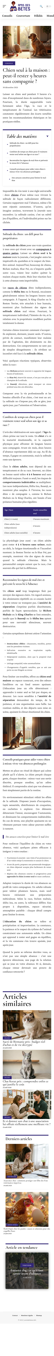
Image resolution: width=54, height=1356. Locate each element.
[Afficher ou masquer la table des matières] (42, 136)
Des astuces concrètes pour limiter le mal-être (29, 179)
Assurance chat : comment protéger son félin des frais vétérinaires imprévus (25, 1181)
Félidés (7, 1038)
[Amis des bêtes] (19, 6)
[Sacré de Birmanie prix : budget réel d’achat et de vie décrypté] (27, 1025)
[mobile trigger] (5, 6)
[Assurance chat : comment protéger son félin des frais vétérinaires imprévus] (27, 1161)
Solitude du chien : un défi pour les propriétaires (24, 144)
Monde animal (12, 1225)
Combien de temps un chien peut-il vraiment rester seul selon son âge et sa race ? (28, 153)
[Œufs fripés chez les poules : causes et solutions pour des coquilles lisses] (27, 1209)
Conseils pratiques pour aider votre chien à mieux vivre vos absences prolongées (27, 170)
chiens (15, 194)
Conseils (9, 63)
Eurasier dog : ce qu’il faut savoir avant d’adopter (27, 1271)
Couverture (12, 1176)
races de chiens (17, 287)
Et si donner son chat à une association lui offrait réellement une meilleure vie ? (26, 1122)
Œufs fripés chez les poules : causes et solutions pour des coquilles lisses (26, 1229)
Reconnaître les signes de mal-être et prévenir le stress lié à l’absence (29, 161)
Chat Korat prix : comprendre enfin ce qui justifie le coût (25, 1082)
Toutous (27, 1265)
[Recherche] (41, 6)
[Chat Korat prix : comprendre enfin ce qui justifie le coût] (27, 1064)
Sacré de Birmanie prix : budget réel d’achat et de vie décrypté (24, 1043)
